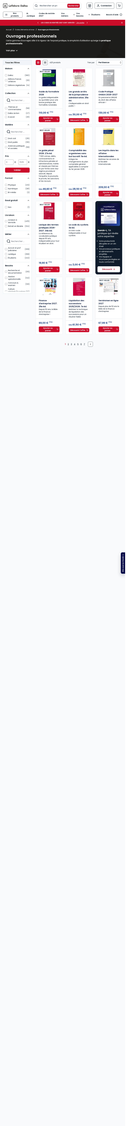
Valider (17, 170)
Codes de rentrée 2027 (47, 14)
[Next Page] (90, 344)
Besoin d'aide (112, 14)
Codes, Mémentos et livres (24, 30)
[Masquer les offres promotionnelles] (122, 23)
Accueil (9, 30)
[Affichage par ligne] (45, 62)
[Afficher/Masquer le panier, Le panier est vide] (119, 6)
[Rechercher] (72, 6)
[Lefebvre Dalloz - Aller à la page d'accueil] (15, 6)
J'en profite (80, 23)
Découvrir (107, 269)
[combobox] (57, 6)
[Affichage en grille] (38, 62)
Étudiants (95, 14)
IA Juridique (30, 14)
